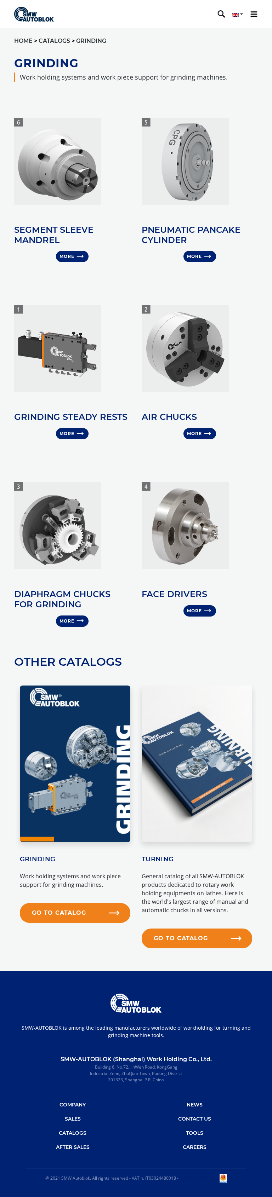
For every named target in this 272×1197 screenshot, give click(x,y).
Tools (194, 1133)
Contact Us (194, 1119)
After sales (73, 1147)
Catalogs (72, 1133)
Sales (73, 1119)
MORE (67, 256)
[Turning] (197, 764)
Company (73, 1104)
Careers (194, 1147)
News (195, 1104)
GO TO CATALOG (59, 912)
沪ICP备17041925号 (199, 1178)
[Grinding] (75, 764)
